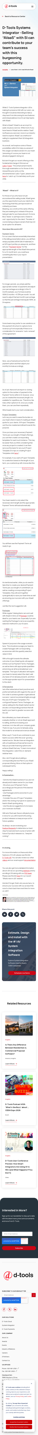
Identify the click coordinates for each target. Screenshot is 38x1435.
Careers (4, 1353)
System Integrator (8, 1325)
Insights (5, 69)
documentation (30, 860)
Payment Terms (15, 247)
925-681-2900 (10, 1371)
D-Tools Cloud (7, 1321)
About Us (5, 1337)
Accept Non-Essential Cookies (19, 1422)
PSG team (28, 873)
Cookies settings (19, 1417)
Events (4, 1345)
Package (23, 616)
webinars (26, 871)
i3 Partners (5, 1357)
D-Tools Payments (8, 1329)
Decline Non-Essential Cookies (19, 1427)
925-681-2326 (12, 1368)
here (4, 176)
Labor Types (7, 166)
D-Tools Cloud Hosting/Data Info (13, 1432)
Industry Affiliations (8, 1349)
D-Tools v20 (6, 857)
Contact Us (6, 1360)
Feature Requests (9, 828)
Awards (4, 1341)
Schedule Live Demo (22, 973)
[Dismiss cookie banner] (31, 1384)
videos (4, 860)
